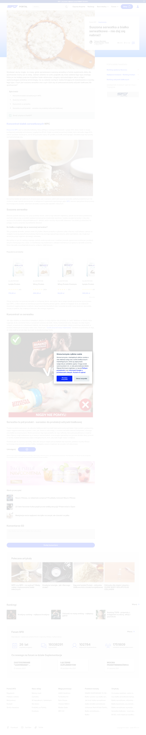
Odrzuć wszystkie (81, 378)
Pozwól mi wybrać (79, 372)
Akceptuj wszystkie (64, 378)
